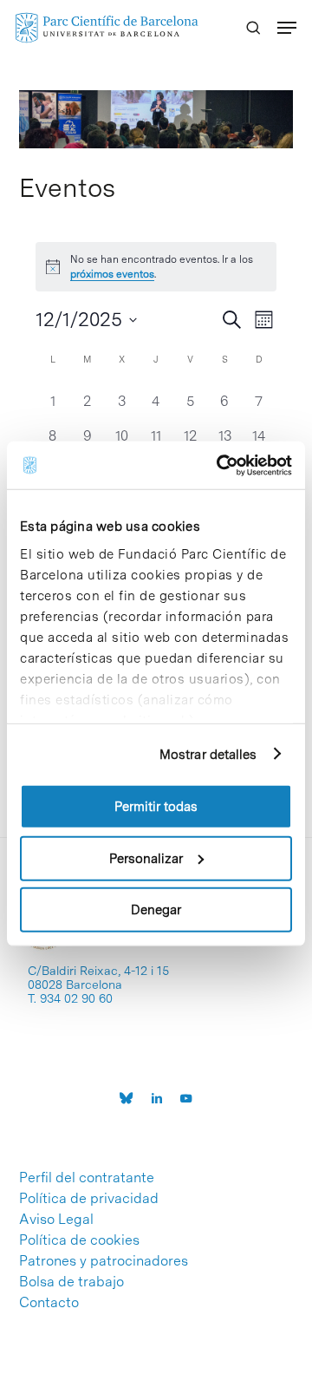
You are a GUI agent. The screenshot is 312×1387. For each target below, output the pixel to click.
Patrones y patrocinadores (103, 1261)
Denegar (156, 910)
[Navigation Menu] (286, 27)
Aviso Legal (56, 1220)
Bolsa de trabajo (71, 1282)
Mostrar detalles (208, 754)
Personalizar (146, 858)
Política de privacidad (89, 1199)
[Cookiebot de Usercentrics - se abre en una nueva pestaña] (220, 465)
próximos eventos (112, 274)
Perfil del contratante (86, 1178)
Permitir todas (156, 807)
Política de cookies (79, 1240)
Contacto (49, 1303)
